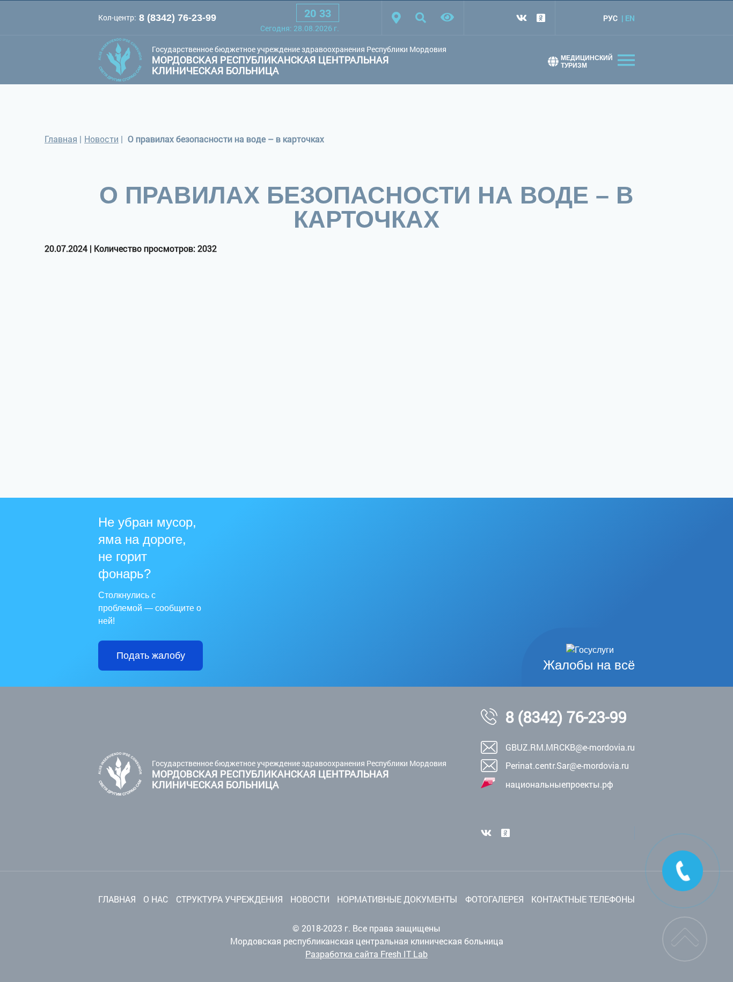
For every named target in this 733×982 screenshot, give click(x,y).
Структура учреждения (229, 899)
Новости (101, 138)
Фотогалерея (494, 899)
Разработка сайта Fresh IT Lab (366, 953)
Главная (61, 138)
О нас (155, 899)
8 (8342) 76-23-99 (177, 17)
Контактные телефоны (583, 899)
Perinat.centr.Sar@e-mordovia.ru (567, 765)
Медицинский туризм (587, 61)
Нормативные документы (397, 899)
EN (630, 18)
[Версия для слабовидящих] (447, 18)
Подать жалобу (150, 655)
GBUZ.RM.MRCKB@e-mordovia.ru (570, 747)
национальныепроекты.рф (559, 784)
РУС (610, 18)
